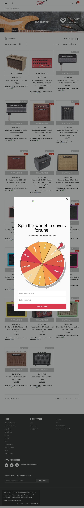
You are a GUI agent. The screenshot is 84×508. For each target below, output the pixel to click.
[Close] (67, 199)
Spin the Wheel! (42, 306)
